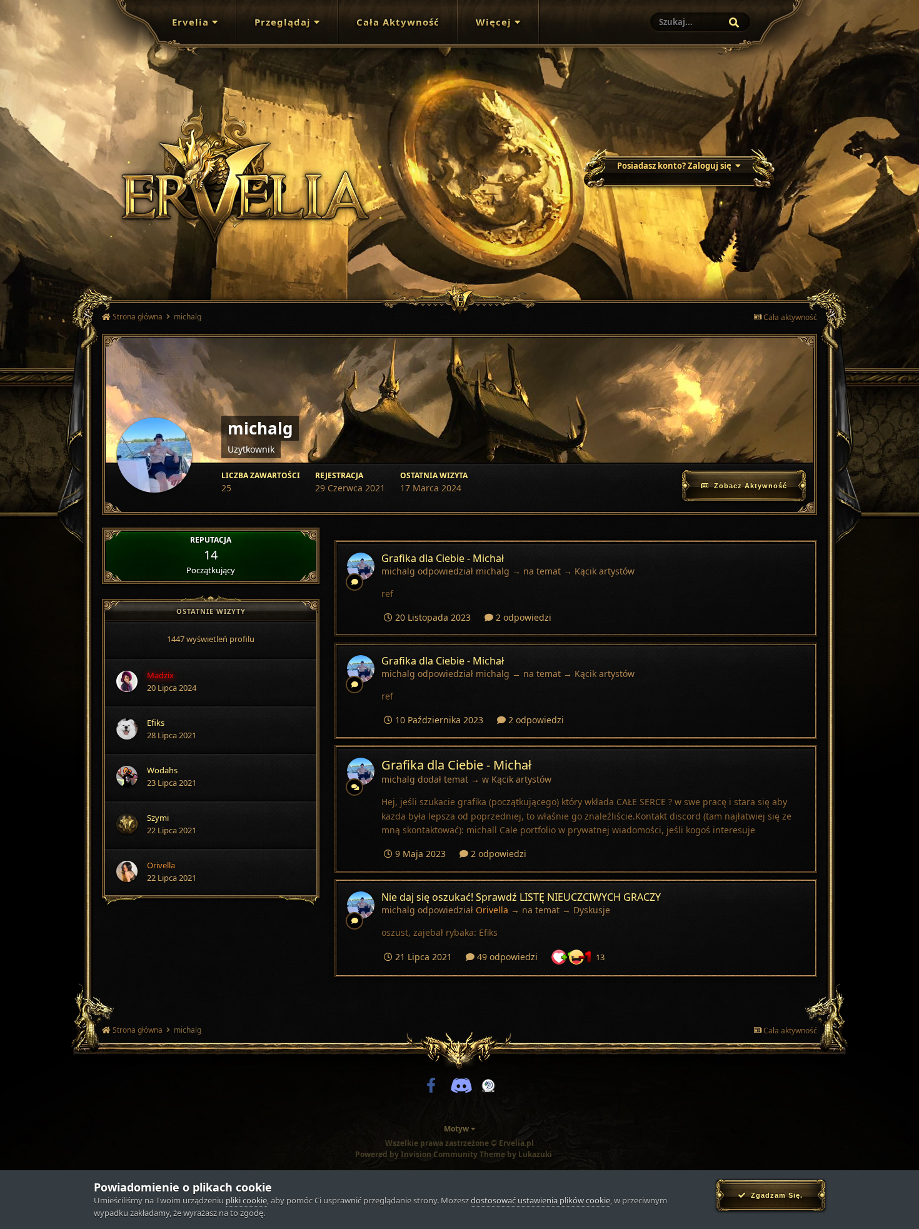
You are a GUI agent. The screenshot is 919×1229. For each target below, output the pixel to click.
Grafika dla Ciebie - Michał (442, 558)
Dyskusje (591, 910)
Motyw (457, 1128)
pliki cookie (246, 1200)
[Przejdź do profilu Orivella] (127, 871)
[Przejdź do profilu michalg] (360, 566)
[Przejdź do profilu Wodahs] (127, 776)
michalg (398, 571)
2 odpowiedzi (522, 617)
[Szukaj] (734, 22)
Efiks (155, 722)
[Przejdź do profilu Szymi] (127, 824)
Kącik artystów (605, 571)
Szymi (158, 817)
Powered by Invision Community (416, 1154)
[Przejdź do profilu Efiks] (127, 729)
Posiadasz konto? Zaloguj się (676, 165)
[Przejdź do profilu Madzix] (127, 681)
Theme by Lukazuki (516, 1154)
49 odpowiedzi (506, 957)
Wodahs (162, 770)
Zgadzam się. (774, 1195)
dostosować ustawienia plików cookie (540, 1200)
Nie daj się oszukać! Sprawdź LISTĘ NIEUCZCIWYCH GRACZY (521, 897)
